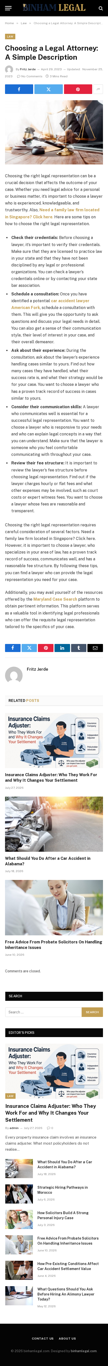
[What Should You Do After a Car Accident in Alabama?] (54, 824)
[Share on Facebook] (19, 89)
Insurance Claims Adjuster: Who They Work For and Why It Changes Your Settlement (50, 1113)
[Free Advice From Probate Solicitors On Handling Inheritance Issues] (54, 907)
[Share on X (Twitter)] (48, 89)
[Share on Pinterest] (78, 89)
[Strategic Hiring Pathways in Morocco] (19, 1194)
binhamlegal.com (84, 1351)
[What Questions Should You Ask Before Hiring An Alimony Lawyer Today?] (19, 1295)
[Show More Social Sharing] (98, 89)
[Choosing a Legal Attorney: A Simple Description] (54, 132)
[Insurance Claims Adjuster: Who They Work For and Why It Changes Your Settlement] (54, 740)
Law (10, 36)
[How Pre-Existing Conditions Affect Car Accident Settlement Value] (19, 1270)
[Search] (100, 8)
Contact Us (43, 1338)
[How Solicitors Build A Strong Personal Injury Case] (19, 1219)
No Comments (31, 76)
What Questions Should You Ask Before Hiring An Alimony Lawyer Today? (65, 1294)
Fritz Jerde (28, 69)
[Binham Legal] (54, 8)
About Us (67, 1338)
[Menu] (8, 8)
